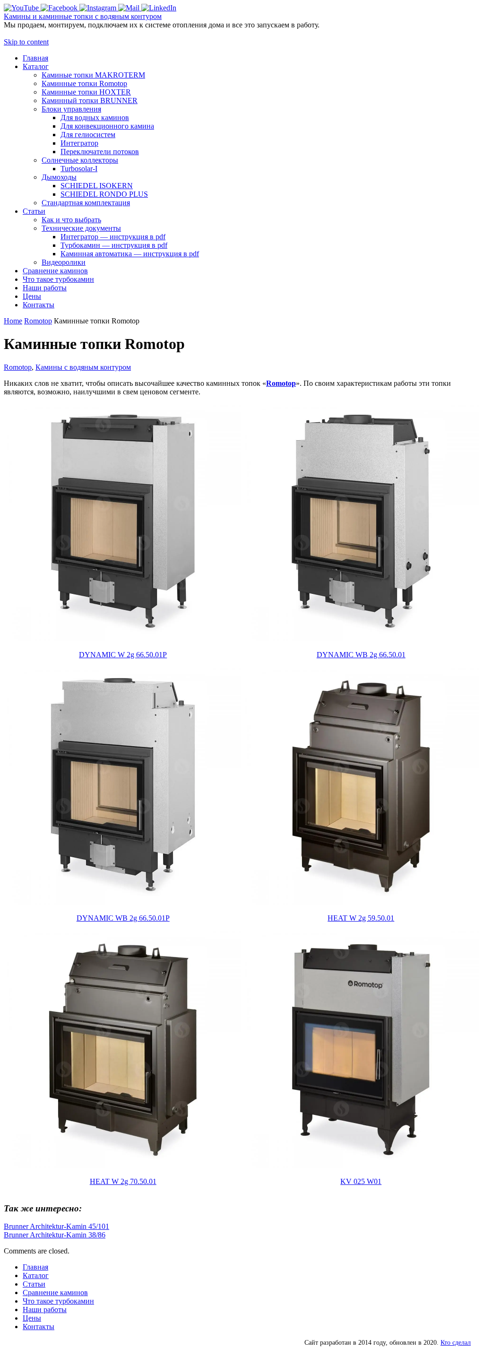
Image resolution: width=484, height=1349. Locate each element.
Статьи (34, 1284)
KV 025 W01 (360, 1181)
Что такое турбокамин (58, 1301)
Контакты (38, 1327)
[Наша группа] (60, 8)
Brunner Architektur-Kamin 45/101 (56, 1226)
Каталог (36, 1275)
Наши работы (45, 1309)
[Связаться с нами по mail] (129, 8)
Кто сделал (456, 1342)
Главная (35, 1267)
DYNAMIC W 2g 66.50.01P (123, 655)
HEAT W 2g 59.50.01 (361, 918)
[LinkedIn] (158, 8)
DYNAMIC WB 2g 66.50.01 (361, 655)
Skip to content (26, 42)
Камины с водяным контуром (83, 367)
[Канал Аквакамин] (22, 8)
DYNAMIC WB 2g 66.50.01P (123, 918)
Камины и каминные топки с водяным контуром (83, 16)
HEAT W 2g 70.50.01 (123, 1181)
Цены (32, 1318)
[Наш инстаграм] (98, 8)
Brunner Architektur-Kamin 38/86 (54, 1235)
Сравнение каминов (55, 1292)
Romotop (38, 321)
